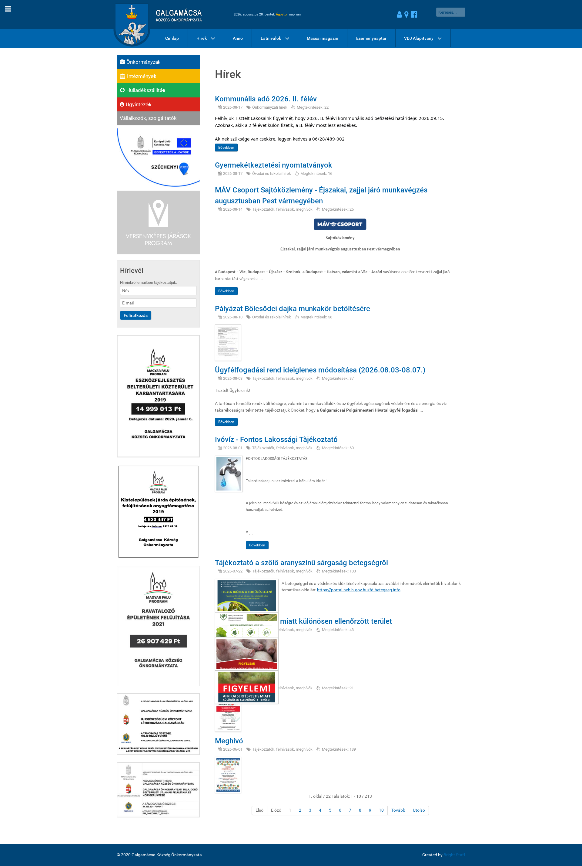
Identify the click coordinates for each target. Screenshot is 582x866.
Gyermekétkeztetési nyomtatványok (273, 165)
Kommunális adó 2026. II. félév (266, 99)
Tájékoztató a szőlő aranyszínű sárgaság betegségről (301, 563)
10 (381, 810)
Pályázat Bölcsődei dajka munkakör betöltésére (292, 308)
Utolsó (419, 810)
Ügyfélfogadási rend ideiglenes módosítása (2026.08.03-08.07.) (320, 370)
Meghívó (229, 741)
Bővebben (226, 147)
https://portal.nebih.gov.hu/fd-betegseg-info (358, 590)
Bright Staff (454, 855)
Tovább (398, 810)
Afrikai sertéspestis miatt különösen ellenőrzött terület (303, 621)
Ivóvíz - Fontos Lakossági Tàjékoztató (276, 439)
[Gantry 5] (156, 14)
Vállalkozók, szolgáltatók (148, 118)
